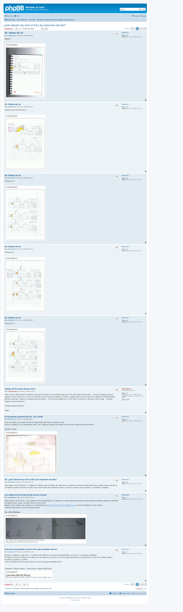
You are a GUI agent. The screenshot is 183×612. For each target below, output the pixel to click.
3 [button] (140, 29)
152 (127, 35)
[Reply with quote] (116, 33)
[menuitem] (16, 16)
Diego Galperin (126, 388)
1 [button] (134, 29)
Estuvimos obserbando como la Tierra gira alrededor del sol (31, 549)
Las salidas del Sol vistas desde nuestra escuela (25, 495)
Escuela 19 (125, 416)
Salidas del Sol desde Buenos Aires (20, 389)
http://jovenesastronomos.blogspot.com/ (60, 505)
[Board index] (15, 8)
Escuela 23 (125, 32)
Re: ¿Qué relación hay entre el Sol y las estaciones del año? (31, 479)
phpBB (69, 597)
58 (126, 419)
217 (127, 393)
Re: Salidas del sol (14, 33)
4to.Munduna (125, 495)
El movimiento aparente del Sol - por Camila (24, 417)
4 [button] (142, 29)
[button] (132, 28)
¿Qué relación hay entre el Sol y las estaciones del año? (34, 25)
